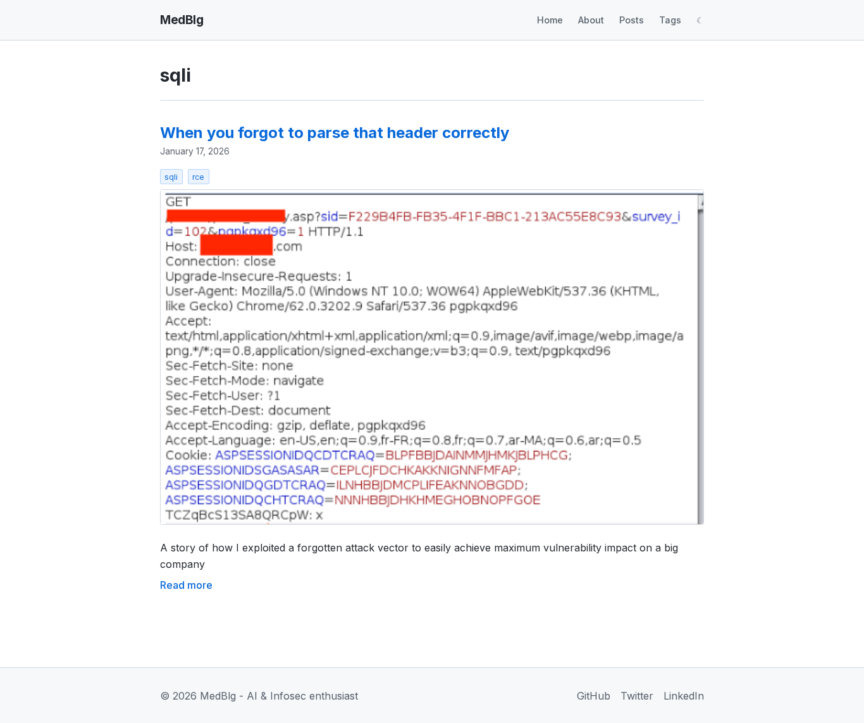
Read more (186, 585)
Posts (631, 20)
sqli (171, 177)
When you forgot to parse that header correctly (334, 132)
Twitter (636, 695)
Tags (670, 20)
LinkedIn (683, 695)
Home (550, 20)
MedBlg (181, 19)
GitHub (593, 695)
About (591, 20)
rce (198, 177)
